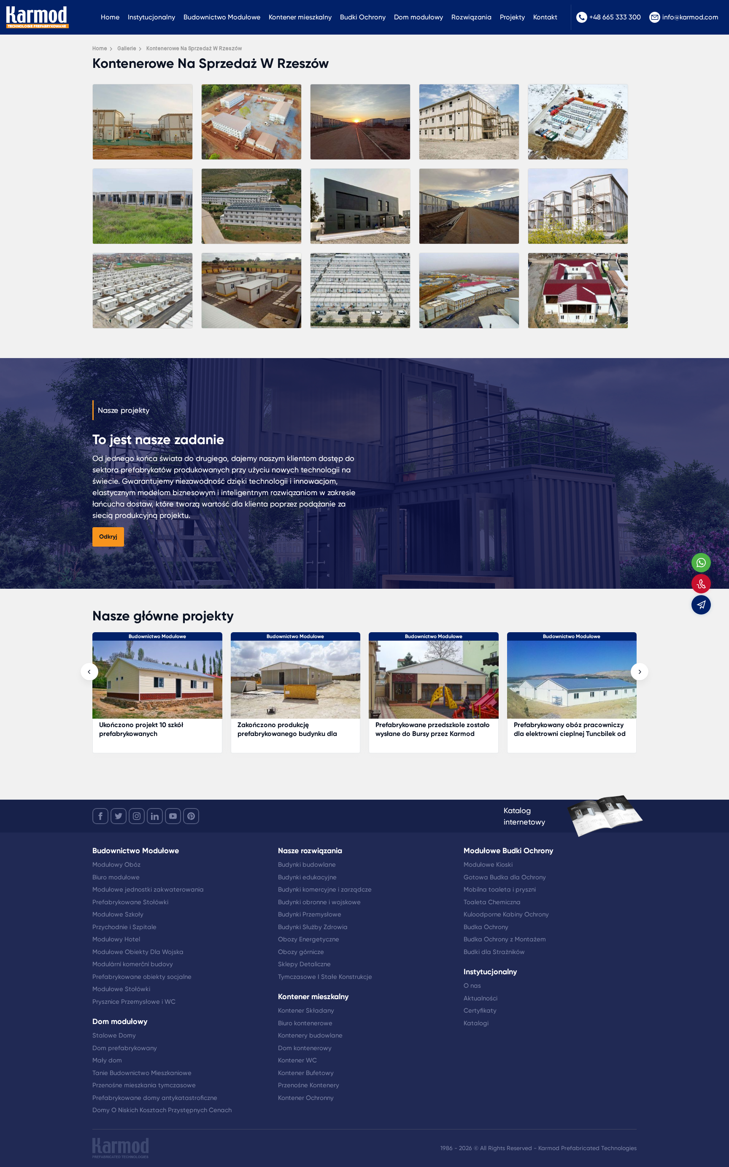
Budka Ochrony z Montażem (505, 939)
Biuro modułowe (116, 877)
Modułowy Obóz (116, 864)
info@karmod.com (690, 17)
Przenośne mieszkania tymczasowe (144, 1085)
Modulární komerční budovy (132, 964)
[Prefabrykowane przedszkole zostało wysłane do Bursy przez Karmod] (296, 684)
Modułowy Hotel (116, 939)
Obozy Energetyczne (308, 939)
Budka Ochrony (486, 927)
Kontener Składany (306, 1010)
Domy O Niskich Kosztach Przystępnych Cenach (162, 1110)
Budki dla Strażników (494, 952)
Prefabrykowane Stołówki (130, 902)
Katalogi (476, 1023)
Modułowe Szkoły (117, 914)
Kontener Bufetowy (306, 1073)
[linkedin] (155, 816)
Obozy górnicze (301, 952)
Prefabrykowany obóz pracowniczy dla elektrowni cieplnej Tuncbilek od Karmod (432, 734)
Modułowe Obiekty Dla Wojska (138, 952)
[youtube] (173, 816)
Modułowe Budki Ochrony (508, 850)
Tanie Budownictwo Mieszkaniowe (142, 1073)
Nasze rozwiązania (310, 850)
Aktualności (480, 998)
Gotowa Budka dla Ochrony (505, 877)
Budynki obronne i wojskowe (319, 902)
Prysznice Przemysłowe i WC (134, 1001)
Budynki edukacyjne (307, 877)
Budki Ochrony (363, 17)
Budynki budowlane (307, 864)
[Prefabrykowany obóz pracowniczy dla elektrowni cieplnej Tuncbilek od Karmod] (434, 684)
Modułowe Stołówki (121, 989)
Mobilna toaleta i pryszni (500, 889)
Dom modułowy (418, 17)
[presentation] (89, 672)
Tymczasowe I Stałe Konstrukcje (325, 977)
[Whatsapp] (701, 562)
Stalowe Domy (114, 1035)
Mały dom (107, 1060)
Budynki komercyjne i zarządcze (325, 889)
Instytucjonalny (151, 17)
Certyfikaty (480, 1010)
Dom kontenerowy (305, 1048)
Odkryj (108, 536)
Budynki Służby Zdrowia (313, 927)
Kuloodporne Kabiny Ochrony (506, 914)
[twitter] (119, 816)
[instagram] (137, 816)
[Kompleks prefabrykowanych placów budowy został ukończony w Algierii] (572, 684)
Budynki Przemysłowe (309, 914)
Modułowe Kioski (488, 864)
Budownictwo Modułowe (222, 17)
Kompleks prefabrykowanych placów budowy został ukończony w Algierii (571, 729)
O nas (472, 985)
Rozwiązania (471, 17)
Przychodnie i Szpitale (124, 927)
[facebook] (100, 816)
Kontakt (545, 17)
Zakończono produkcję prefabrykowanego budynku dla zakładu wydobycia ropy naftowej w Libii (156, 738)
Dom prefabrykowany (124, 1048)
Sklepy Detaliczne (304, 964)
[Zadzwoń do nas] (701, 583)
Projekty (512, 17)
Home (110, 17)
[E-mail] (701, 604)
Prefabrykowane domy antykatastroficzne (154, 1098)
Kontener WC (297, 1060)
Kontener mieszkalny (300, 17)
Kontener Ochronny (306, 1098)
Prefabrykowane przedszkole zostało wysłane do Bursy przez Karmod (295, 729)
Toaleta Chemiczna (492, 902)
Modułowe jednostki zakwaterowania (148, 889)
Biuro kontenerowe (305, 1023)
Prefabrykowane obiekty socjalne (142, 977)
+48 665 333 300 (615, 17)
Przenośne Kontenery (308, 1085)
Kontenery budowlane (310, 1035)
